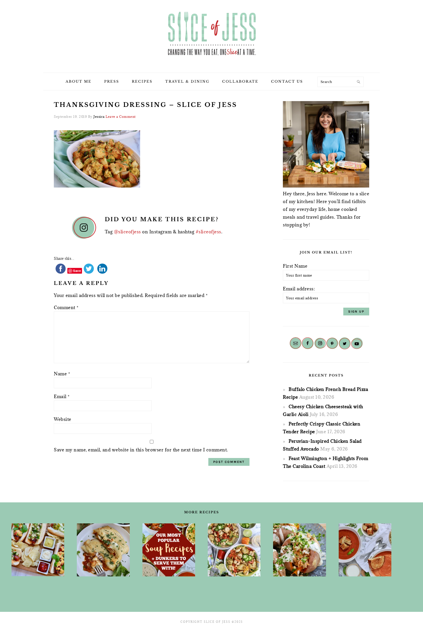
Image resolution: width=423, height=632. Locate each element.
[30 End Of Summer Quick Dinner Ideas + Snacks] (38, 549)
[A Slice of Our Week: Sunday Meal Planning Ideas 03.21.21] (234, 549)
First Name (295, 266)
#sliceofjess (208, 231)
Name (62, 373)
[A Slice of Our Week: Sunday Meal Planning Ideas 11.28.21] (365, 549)
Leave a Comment (121, 116)
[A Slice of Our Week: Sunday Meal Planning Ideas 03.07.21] (103, 549)
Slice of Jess (211, 34)
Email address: (299, 289)
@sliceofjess (127, 231)
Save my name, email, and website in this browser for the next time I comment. (141, 450)
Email (62, 396)
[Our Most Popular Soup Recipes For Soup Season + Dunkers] (168, 549)
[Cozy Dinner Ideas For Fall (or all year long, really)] (299, 549)
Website (62, 419)
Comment (66, 307)
